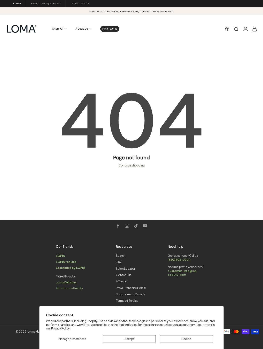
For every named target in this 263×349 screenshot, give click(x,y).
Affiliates (122, 281)
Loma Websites (66, 282)
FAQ (119, 262)
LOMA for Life (80, 3)
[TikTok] (136, 225)
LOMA (17, 3)
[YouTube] (145, 225)
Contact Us (123, 275)
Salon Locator (125, 268)
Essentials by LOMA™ (46, 3)
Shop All (57, 28)
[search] (236, 29)
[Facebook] (117, 225)
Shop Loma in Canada (130, 294)
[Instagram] (127, 225)
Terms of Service (127, 300)
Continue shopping (132, 165)
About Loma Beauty (69, 288)
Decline (186, 339)
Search (120, 255)
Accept (129, 339)
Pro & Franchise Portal (131, 287)
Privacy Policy (60, 328)
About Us (81, 28)
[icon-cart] (254, 29)
